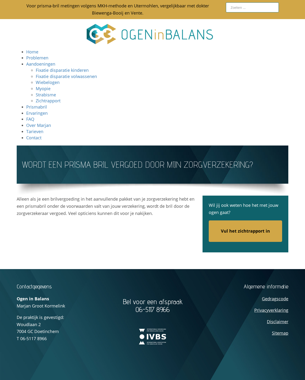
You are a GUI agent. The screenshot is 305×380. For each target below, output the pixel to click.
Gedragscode (275, 299)
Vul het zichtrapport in (245, 231)
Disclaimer (277, 321)
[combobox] (252, 7)
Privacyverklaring (271, 310)
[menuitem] (32, 52)
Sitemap (280, 333)
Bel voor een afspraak (153, 305)
